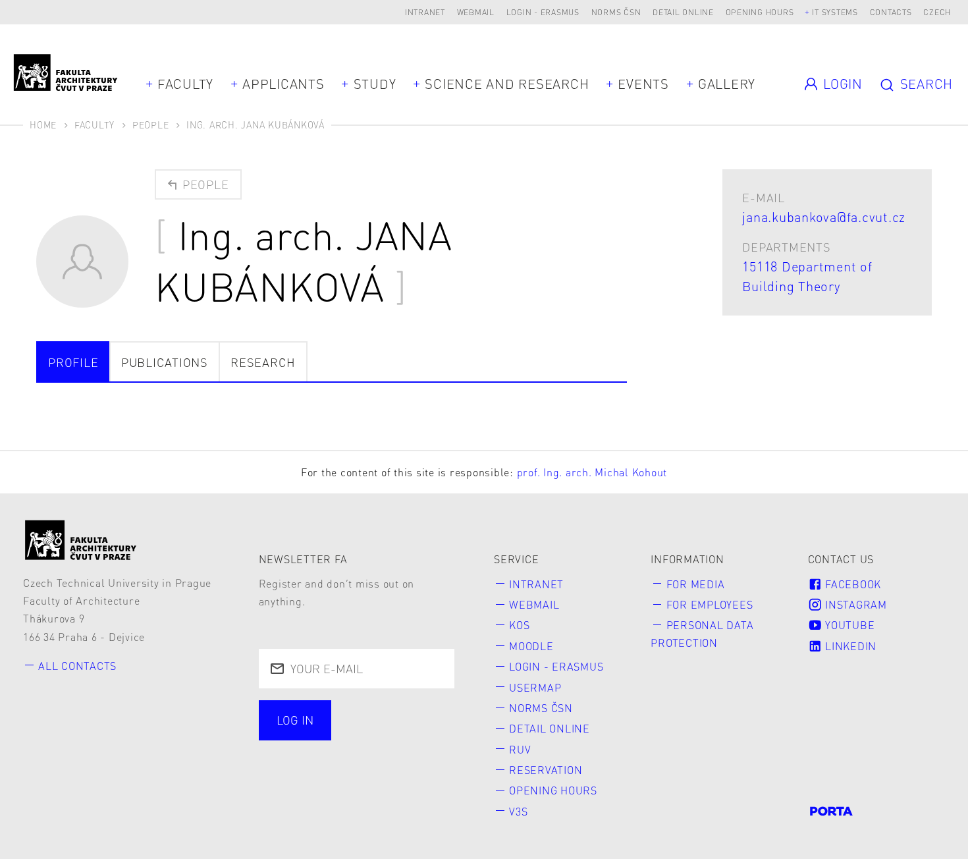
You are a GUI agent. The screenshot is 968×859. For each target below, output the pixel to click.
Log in (295, 719)
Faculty (185, 83)
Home (43, 124)
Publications (164, 362)
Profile (73, 362)
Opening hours (760, 12)
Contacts (891, 12)
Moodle (531, 646)
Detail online (683, 12)
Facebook (851, 584)
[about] (81, 539)
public (297, 754)
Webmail (476, 12)
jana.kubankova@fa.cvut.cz (823, 216)
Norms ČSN (616, 12)
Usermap (535, 687)
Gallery (726, 83)
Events (643, 83)
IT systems (835, 12)
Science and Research (507, 83)
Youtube (848, 625)
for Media (695, 584)
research (263, 362)
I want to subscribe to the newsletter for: (349, 721)
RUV (520, 749)
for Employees (709, 604)
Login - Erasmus (542, 12)
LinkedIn (849, 646)
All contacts (77, 666)
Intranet (425, 12)
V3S (518, 811)
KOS (519, 625)
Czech (937, 12)
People (150, 124)
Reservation (545, 770)
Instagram (854, 604)
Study (375, 83)
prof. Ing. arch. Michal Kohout (592, 472)
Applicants (283, 83)
